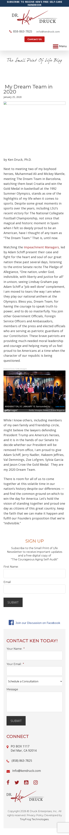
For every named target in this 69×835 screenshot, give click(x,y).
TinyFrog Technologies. (34, 819)
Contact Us (34, 39)
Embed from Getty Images (15, 369)
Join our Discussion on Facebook (37, 623)
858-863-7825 (22, 31)
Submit (13, 602)
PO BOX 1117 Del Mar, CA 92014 (24, 748)
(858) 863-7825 (22, 761)
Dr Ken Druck (34, 17)
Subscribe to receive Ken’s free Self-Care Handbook (34, 3)
